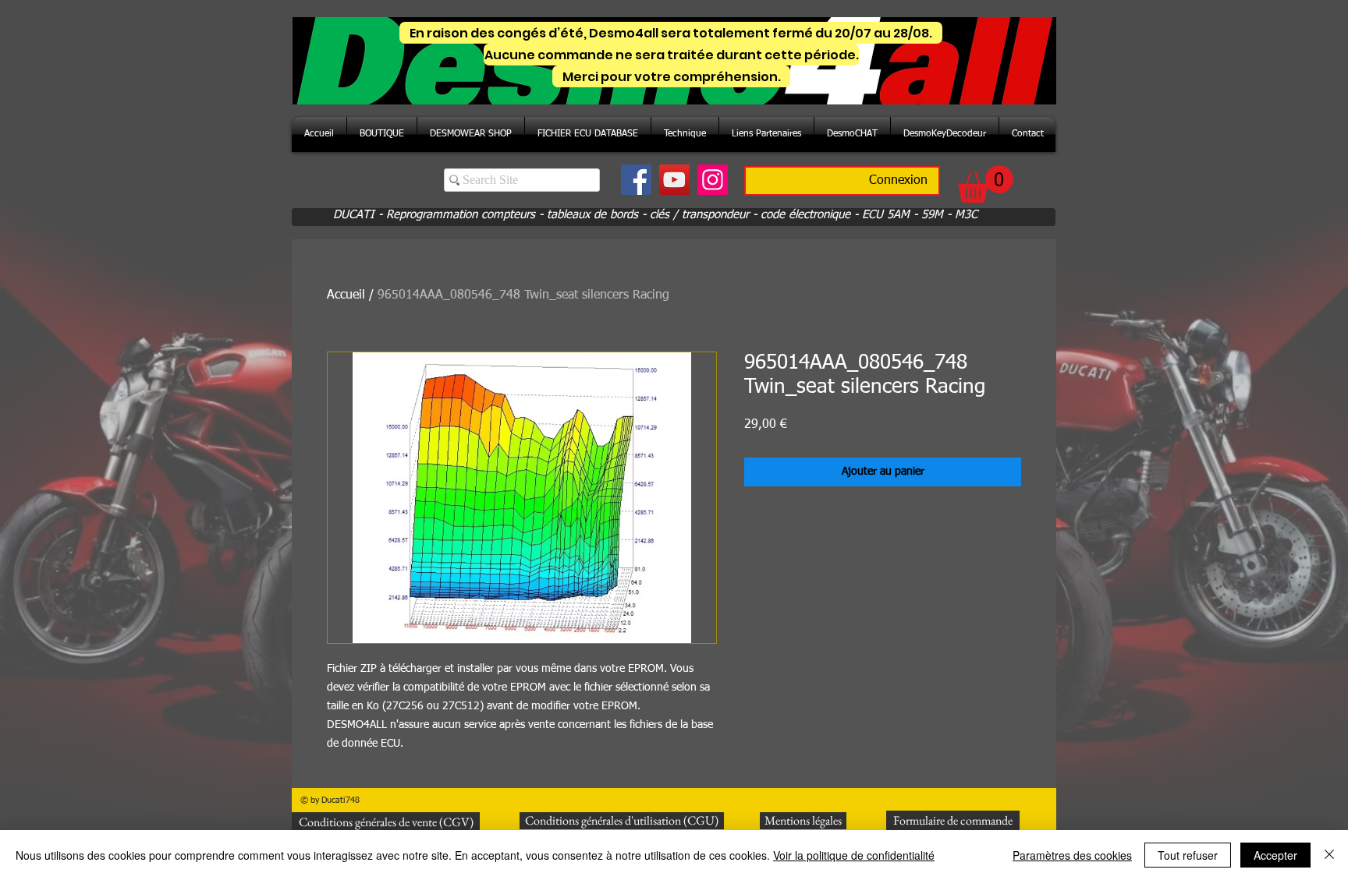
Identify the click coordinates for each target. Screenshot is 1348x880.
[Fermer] (1329, 855)
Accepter (1275, 855)
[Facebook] (636, 179)
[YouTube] (674, 179)
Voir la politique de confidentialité (854, 855)
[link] (985, 184)
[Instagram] (712, 179)
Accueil (346, 295)
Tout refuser (1188, 855)
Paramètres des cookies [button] (1072, 855)
